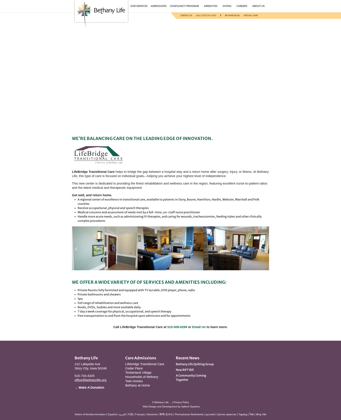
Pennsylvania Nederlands (189, 414)
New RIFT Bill (185, 370)
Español (112, 414)
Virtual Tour (251, 15)
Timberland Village (138, 372)
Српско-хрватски (226, 414)
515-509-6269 (177, 327)
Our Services (139, 6)
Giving (227, 6)
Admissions (159, 6)
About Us (258, 6)
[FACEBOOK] (220, 15)
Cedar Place (134, 368)
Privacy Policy (181, 402)
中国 (130, 414)
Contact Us (186, 15)
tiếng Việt (261, 414)
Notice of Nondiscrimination (90, 414)
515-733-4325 (84, 376)
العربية (122, 414)
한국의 (169, 414)
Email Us (199, 327)
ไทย (251, 414)
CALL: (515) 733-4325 (206, 15)
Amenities (211, 6)
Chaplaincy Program (184, 6)
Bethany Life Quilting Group (195, 364)
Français (140, 414)
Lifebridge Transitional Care (144, 364)
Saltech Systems (190, 406)
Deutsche (152, 414)
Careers (241, 6)
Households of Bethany (141, 377)
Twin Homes (134, 381)
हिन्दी (162, 414)
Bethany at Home (137, 385)
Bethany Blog (232, 15)
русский (210, 414)
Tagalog (242, 414)
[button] (76, 249)
